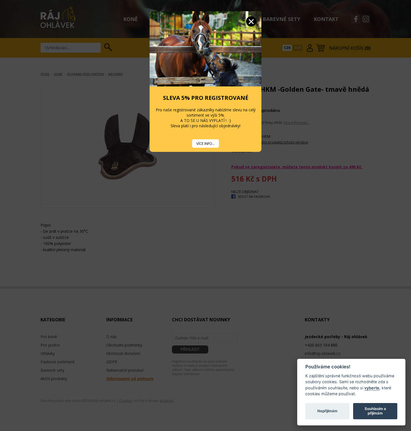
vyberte (371, 387)
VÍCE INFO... (205, 143)
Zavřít (251, 21)
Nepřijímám (327, 411)
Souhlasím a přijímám (375, 410)
